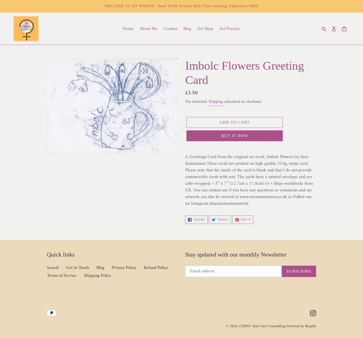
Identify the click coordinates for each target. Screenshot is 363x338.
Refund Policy (156, 268)
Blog (100, 268)
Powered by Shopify (301, 326)
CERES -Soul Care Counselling (262, 326)
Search (53, 268)
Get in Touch (77, 268)
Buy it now (234, 136)
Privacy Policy (124, 268)
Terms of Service (62, 275)
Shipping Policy (97, 275)
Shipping (216, 101)
